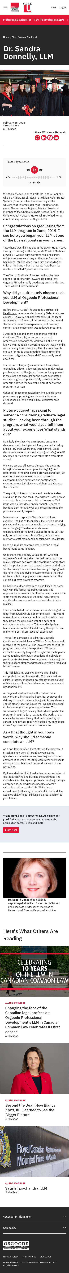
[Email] (56, 137)
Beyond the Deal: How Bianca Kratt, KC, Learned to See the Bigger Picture (30, 1110)
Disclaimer (46, 1257)
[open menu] (5, 8)
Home (6, 37)
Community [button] (9, 1227)
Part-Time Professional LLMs (49, 19)
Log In (63, 7)
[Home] (21, 8)
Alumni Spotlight (28, 37)
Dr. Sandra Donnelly (51, 194)
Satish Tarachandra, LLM (26, 1188)
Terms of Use (29, 1257)
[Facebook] (50, 137)
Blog (14, 37)
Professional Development (17, 19)
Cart (53, 7)
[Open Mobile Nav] (5, 8)
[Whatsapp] (37, 137)
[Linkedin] (44, 137)
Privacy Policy (10, 1257)
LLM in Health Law (54, 247)
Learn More (11, 829)
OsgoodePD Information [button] (17, 1216)
